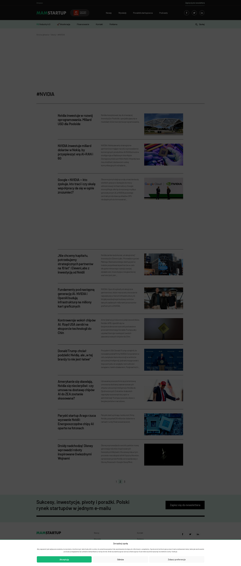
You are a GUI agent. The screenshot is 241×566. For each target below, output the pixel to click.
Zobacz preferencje (177, 559)
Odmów (120, 559)
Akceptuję (64, 559)
